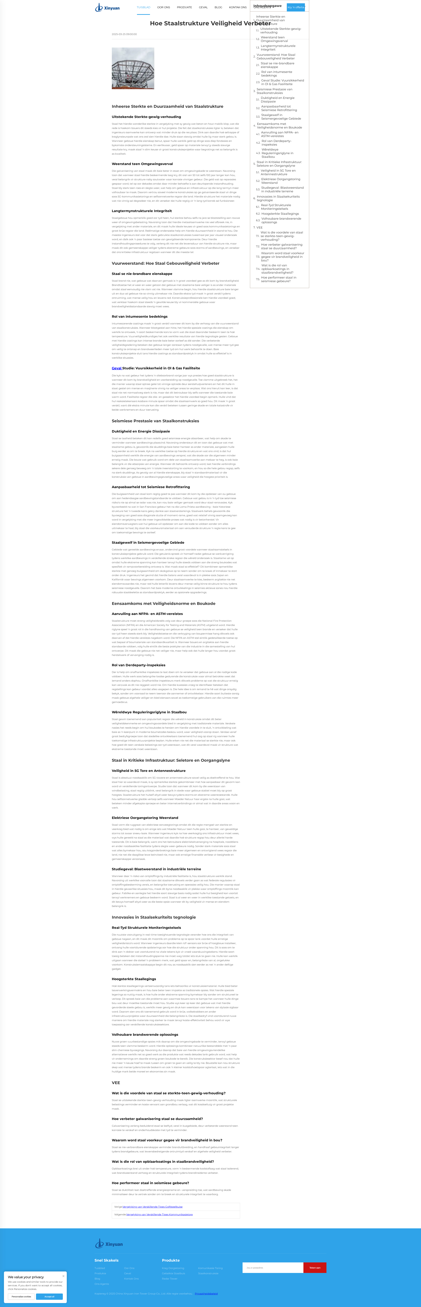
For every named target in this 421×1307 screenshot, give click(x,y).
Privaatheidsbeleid (206, 1293)
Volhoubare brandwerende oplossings (281, 220)
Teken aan (315, 1267)
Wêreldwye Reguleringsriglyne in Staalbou (277, 153)
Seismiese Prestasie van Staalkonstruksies (274, 91)
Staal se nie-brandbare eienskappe (277, 65)
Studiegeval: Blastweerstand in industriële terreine (282, 189)
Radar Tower (169, 1278)
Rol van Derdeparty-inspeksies (277, 142)
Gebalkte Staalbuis (173, 1273)
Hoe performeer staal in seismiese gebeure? (278, 279)
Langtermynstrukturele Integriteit (278, 47)
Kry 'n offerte (296, 7)
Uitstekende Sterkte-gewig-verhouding (280, 30)
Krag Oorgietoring (173, 1268)
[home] (108, 7)
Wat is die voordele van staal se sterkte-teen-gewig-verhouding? (282, 236)
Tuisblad (143, 7)
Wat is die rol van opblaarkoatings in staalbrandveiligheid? (277, 269)
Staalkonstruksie (208, 1273)
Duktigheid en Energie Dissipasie (278, 99)
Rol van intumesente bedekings (276, 73)
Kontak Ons (238, 7)
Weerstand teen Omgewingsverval (274, 39)
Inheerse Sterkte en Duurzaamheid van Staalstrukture (270, 20)
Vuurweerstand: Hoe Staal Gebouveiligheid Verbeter (276, 56)
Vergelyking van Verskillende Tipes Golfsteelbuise (153, 1206)
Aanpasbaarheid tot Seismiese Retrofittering (279, 108)
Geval (203, 7)
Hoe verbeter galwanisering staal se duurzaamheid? (281, 246)
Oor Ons (163, 7)
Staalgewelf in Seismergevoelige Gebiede (281, 116)
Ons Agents (262, 7)
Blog (218, 7)
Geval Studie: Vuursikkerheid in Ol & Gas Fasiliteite (282, 82)
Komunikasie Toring (210, 1268)
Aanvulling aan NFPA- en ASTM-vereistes (279, 134)
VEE (260, 227)
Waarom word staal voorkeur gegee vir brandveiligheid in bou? (282, 256)
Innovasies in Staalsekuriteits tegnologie (278, 198)
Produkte (184, 7)
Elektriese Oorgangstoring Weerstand (280, 181)
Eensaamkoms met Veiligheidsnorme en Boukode (279, 125)
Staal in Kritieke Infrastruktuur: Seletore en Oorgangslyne (279, 163)
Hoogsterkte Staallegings (280, 214)
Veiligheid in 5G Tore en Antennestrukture (278, 172)
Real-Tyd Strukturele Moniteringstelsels (276, 207)
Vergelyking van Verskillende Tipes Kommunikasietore (159, 1214)
